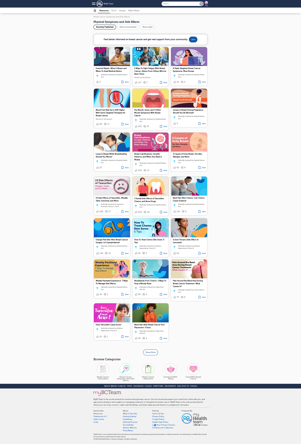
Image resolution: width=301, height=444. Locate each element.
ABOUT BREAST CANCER (115, 386)
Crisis (95, 422)
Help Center (98, 419)
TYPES (129, 386)
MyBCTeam (108, 4)
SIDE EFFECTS (183, 386)
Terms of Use (158, 414)
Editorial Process (130, 422)
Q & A (113, 11)
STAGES (193, 386)
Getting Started (129, 416)
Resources (104, 11)
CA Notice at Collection (162, 428)
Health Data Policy (160, 422)
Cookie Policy (158, 419)
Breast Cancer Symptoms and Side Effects (111, 17)
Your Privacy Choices (165, 425)
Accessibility (128, 425)
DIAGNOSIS (138, 386)
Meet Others (133, 11)
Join (206, 5)
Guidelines (127, 419)
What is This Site (130, 414)
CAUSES (148, 386)
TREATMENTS (170, 386)
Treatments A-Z (100, 416)
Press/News (128, 431)
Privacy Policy (158, 416)
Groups (122, 11)
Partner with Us (130, 428)
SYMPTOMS (158, 386)
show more (150, 352)
